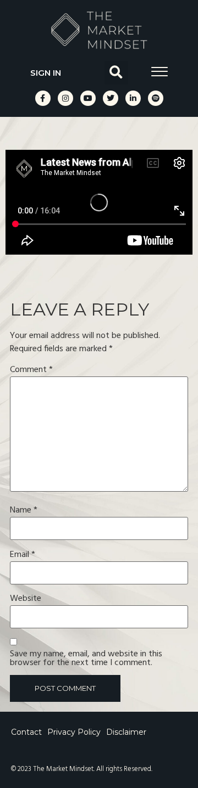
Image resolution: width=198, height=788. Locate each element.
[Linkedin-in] (133, 98)
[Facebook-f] (43, 98)
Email (22, 554)
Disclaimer (126, 732)
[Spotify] (155, 98)
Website (25, 598)
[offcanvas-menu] (159, 71)
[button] (116, 73)
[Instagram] (65, 98)
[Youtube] (88, 98)
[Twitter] (110, 98)
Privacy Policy (74, 732)
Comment (31, 369)
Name (23, 510)
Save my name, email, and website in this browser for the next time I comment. (86, 658)
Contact (26, 732)
